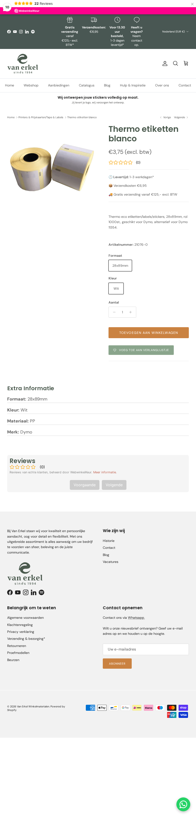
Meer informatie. (105, 472)
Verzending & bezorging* (26, 638)
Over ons (162, 85)
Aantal (114, 302)
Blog (107, 85)
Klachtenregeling (20, 625)
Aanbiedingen (58, 85)
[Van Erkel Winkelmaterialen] (22, 64)
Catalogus (86, 85)
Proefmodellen (18, 653)
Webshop (31, 85)
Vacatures (110, 562)
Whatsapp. (136, 617)
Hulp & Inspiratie (133, 85)
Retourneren (16, 646)
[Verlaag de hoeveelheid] (113, 312)
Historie (108, 541)
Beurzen (13, 660)
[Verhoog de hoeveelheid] (132, 312)
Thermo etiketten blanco (82, 117)
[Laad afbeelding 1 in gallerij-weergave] (52, 169)
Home (9, 85)
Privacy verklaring (20, 632)
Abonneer (117, 664)
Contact (185, 85)
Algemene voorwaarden (25, 617)
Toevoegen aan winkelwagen (148, 333)
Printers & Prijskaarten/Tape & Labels (40, 117)
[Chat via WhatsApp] (183, 804)
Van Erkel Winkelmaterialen (33, 706)
